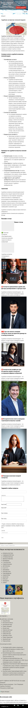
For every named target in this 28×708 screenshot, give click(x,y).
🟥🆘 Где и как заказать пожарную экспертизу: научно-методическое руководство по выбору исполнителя (13, 333)
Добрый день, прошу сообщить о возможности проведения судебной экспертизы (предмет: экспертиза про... (15, 667)
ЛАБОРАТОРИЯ (6, 575)
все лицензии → (4, 616)
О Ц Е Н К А (5, 568)
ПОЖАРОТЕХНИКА (7, 564)
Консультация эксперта (5, 644)
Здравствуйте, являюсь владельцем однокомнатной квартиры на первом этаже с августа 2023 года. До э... (13, 649)
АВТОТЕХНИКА (6, 566)
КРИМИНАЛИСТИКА (8, 553)
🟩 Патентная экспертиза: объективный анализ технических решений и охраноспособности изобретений (7, 237)
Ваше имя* (3, 507)
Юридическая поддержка (6, 543)
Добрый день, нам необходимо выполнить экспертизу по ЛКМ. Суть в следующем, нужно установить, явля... (15, 660)
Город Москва (6, 621)
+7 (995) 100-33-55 (21, 3)
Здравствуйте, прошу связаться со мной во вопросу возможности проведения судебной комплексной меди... (14, 673)
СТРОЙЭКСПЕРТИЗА (8, 557)
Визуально (3, 495)
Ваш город (3, 518)
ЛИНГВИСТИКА (7, 571)
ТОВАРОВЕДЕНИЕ (7, 573)
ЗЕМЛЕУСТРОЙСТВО (8, 558)
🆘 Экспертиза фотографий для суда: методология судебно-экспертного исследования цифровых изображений (11, 371)
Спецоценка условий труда (6, 688)
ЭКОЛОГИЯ (5, 577)
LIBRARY (5, 582)
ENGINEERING (6, 560)
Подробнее (23, 704)
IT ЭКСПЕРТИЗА (7, 562)
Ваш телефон (4, 513)
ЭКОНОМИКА (6, 569)
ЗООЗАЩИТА (6, 580)
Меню (25, 12)
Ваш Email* (3, 504)
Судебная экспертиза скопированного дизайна (6, 256)
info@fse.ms (21, 5)
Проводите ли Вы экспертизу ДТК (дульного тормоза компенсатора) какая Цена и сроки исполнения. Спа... (14, 654)
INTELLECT (3, 16)
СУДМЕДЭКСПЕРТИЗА (8, 555)
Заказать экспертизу (21, 7)
